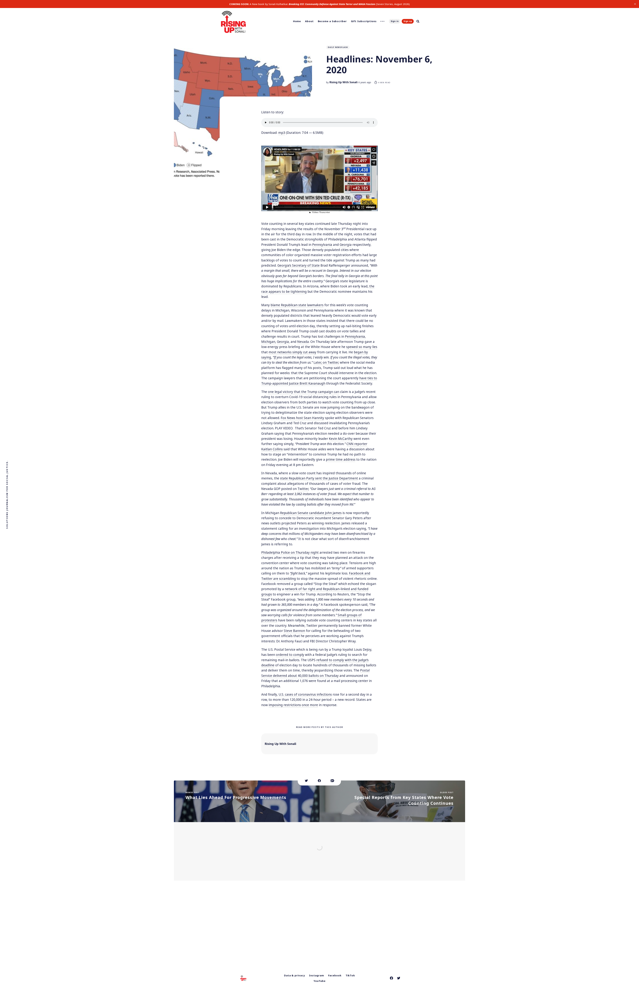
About (309, 21)
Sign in (395, 21)
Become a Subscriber (332, 21)
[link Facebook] (391, 978)
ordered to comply (290, 655)
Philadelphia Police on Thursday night (290, 552)
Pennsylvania (322, 244)
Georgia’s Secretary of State (298, 265)
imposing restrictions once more (293, 705)
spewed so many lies (361, 347)
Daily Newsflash (338, 47)
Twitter (303, 489)
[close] (635, 4)
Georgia (346, 244)
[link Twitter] (398, 978)
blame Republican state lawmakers (297, 305)
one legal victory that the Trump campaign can (303, 392)
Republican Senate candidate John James (311, 513)
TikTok (350, 975)
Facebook (334, 975)
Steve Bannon (294, 631)
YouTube (319, 981)
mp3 (281, 132)
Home (297, 21)
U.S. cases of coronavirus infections (305, 694)
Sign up (408, 21)
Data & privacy (294, 975)
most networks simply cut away (292, 352)
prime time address (340, 459)
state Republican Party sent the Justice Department (319, 478)
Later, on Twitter (326, 362)
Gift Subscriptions (364, 21)
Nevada (303, 341)
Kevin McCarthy (341, 439)
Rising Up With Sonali (343, 82)
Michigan (268, 341)
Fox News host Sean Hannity (302, 418)
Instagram (316, 975)
